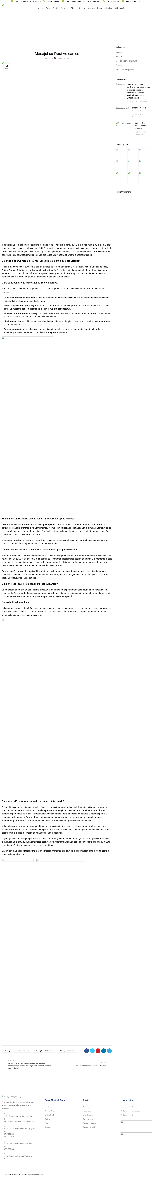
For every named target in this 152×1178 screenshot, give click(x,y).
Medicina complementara (126, 61)
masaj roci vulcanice (44, 1051)
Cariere (47, 1119)
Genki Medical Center (17, 1174)
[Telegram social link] (109, 1050)
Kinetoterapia (88, 1115)
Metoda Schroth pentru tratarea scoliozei (141, 125)
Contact (47, 1127)
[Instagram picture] (121, 153)
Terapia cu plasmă (89, 1123)
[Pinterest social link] (98, 1050)
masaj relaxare (23, 1051)
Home (71, 32)
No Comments (141, 102)
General (119, 52)
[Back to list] (57, 1064)
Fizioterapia (87, 1111)
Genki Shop (143, 8)
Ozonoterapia (88, 1119)
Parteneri (48, 1123)
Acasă (47, 1107)
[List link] (19, 1127)
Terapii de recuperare (125, 70)
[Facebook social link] (86, 1050)
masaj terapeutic (67, 1051)
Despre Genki (50, 1111)
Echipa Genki (50, 1115)
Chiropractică (88, 1107)
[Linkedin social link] (103, 1050)
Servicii (62, 47)
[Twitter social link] (92, 1050)
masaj (7, 1051)
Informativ (79, 32)
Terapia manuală (89, 1127)
